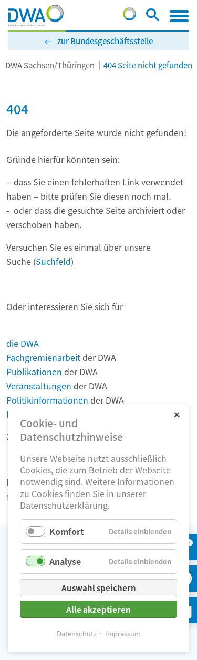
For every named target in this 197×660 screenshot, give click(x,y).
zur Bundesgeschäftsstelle (105, 40)
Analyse (65, 561)
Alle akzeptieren (98, 609)
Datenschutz (77, 633)
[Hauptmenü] (179, 16)
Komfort (66, 531)
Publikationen (34, 371)
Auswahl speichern (98, 587)
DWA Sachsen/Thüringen (50, 64)
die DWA (22, 343)
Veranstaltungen (38, 385)
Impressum (123, 633)
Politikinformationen (47, 400)
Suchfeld (53, 261)
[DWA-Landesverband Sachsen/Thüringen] (36, 16)
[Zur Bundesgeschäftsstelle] (129, 17)
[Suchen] (152, 17)
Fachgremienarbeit (43, 357)
